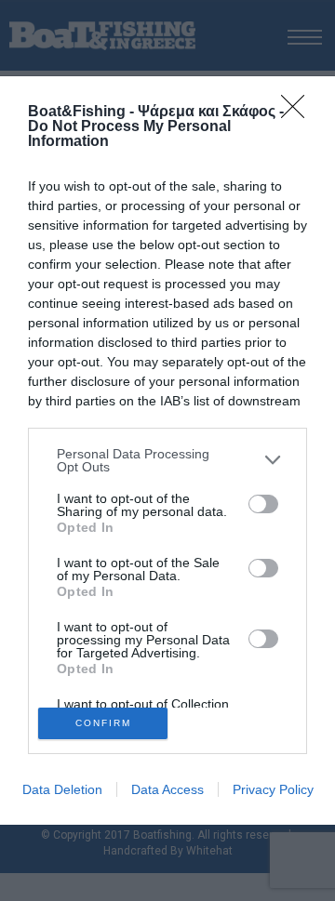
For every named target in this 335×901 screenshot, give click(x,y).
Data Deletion (62, 789)
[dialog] (167, 451)
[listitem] (167, 460)
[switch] (263, 504)
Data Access (167, 789)
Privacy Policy (273, 789)
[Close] (298, 112)
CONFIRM (103, 723)
